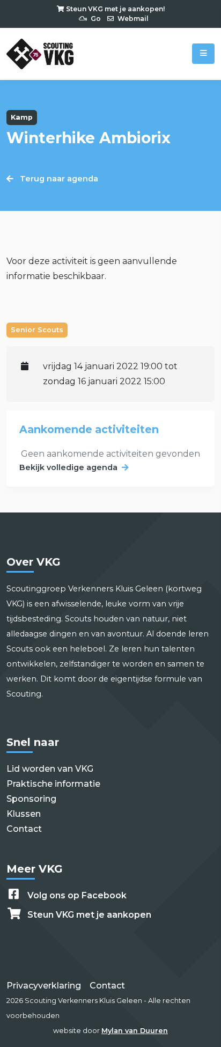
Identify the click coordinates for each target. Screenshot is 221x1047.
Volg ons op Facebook (77, 895)
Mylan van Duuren (134, 1031)
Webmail (132, 18)
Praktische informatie (53, 784)
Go (95, 18)
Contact (24, 829)
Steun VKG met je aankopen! (114, 9)
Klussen (23, 814)
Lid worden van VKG (49, 769)
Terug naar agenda (58, 179)
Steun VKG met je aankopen (89, 915)
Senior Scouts (37, 330)
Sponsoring (31, 799)
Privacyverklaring (43, 985)
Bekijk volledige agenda (68, 467)
